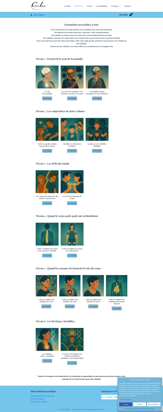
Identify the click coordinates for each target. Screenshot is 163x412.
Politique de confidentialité (146, 409)
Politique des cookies (39, 401)
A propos (115, 6)
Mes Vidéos (39, 14)
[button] (159, 380)
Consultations (101, 6)
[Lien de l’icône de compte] (31, 15)
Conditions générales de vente (42, 396)
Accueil (67, 6)
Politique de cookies (131, 409)
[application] (119, 6)
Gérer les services (125, 399)
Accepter (125, 404)
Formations (78, 6)
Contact (127, 6)
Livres (89, 6)
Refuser (139, 404)
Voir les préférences (154, 404)
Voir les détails (47, 98)
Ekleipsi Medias (99, 409)
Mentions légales (37, 399)
